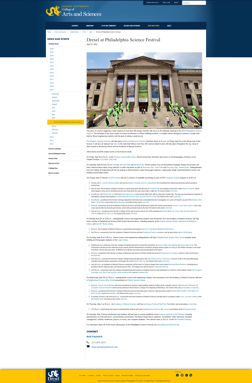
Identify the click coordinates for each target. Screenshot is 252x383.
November (55, 94)
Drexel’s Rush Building (106, 285)
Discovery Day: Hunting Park (178, 167)
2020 (52, 69)
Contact (117, 375)
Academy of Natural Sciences (125, 304)
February (55, 130)
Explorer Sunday (173, 178)
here (115, 144)
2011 (51, 144)
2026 (52, 49)
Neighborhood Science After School (171, 237)
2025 (52, 52)
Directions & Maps (127, 375)
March (54, 126)
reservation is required (190, 288)
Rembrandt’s (95, 255)
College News (74, 32)
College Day (53, 168)
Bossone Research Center (134, 141)
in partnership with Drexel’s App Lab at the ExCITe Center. (136, 197)
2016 (52, 83)
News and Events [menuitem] (153, 26)
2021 (52, 66)
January (55, 133)
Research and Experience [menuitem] (132, 26)
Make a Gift (166, 2)
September (56, 101)
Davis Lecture (54, 173)
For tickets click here (108, 159)
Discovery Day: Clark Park (153, 167)
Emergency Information (142, 375)
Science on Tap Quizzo (149, 229)
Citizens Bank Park (186, 245)
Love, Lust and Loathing (189, 297)
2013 (52, 137)
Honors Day (53, 158)
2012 (52, 140)
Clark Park (126, 165)
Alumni (176, 2)
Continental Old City (161, 267)
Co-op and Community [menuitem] (108, 26)
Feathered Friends (149, 232)
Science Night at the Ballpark (167, 245)
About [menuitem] (169, 26)
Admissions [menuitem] (89, 26)
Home (49, 32)
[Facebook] (178, 376)
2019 (52, 73)
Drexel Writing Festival (57, 154)
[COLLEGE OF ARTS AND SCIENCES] (73, 15)
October (54, 97)
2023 (52, 59)
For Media (91, 375)
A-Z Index (82, 375)
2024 (52, 56)
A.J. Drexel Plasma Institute (109, 183)
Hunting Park (139, 165)
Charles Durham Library (168, 221)
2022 (52, 62)
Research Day (54, 163)
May (53, 114)
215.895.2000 (149, 381)
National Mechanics (166, 229)
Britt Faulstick (94, 336)
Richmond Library (189, 309)
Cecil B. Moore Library (104, 224)
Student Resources (152, 2)
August (54, 104)
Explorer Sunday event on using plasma (142, 183)
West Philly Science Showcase (159, 259)
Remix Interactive (127, 194)
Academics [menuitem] (75, 26)
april (91, 32)
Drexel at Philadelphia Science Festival (68, 122)
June (53, 111)
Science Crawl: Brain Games (182, 205)
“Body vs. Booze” (189, 189)
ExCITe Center (114, 178)
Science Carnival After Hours (125, 157)
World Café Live (108, 194)
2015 (52, 86)
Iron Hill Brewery (186, 232)
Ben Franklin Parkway (182, 319)
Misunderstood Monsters (177, 264)
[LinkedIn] (191, 376)
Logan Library (123, 240)
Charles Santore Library (136, 280)
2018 (52, 76)
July (53, 108)
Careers (98, 375)
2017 (52, 79)
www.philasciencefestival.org (168, 325)
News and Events (60, 32)
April (53, 118)
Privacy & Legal (108, 375)
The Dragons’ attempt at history (99, 141)
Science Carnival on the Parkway (171, 314)
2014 (84, 32)
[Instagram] (182, 376)
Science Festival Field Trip (156, 304)
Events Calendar (55, 149)
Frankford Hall (154, 189)
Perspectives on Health (168, 253)
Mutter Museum (119, 202)
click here (174, 191)
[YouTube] (186, 376)
